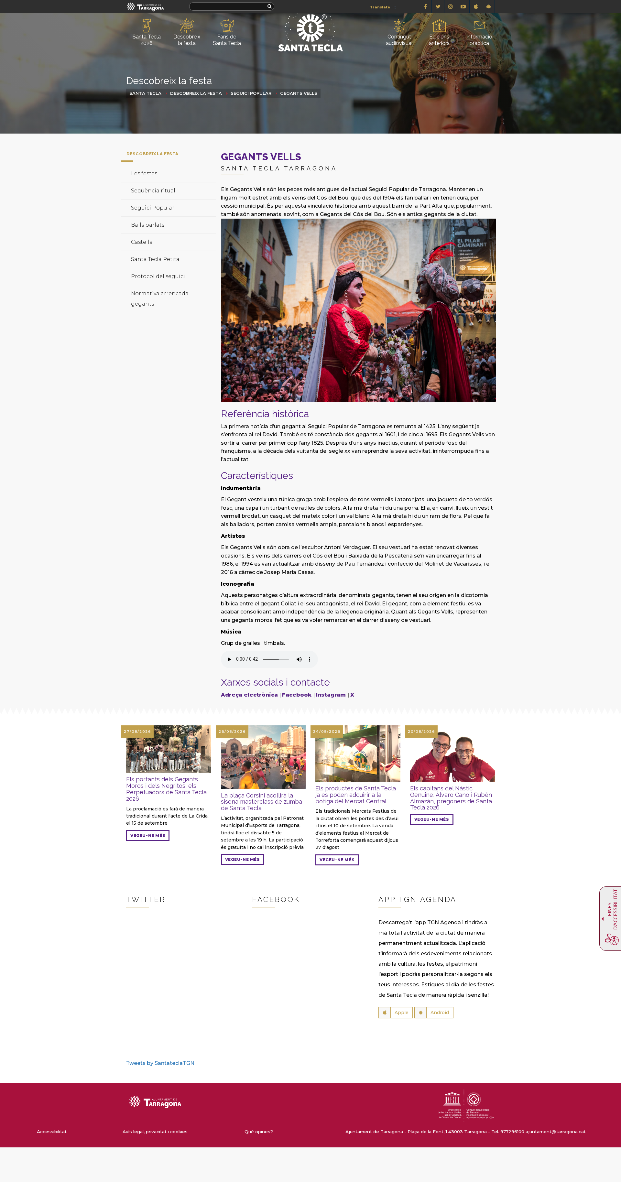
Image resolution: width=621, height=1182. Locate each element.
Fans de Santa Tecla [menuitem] (227, 40)
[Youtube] (463, 6)
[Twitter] (438, 6)
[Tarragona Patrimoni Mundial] (466, 1105)
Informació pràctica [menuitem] (479, 40)
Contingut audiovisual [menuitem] (399, 40)
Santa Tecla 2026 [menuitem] (147, 40)
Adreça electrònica (249, 695)
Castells (141, 242)
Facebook (297, 695)
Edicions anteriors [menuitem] (439, 40)
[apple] (476, 6)
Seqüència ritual (153, 191)
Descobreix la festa (196, 93)
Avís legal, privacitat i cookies (155, 1131)
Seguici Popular (251, 93)
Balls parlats (147, 225)
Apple (402, 1012)
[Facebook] (425, 6)
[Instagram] (450, 6)
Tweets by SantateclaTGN (160, 1063)
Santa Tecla (145, 93)
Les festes (144, 173)
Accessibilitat (52, 1131)
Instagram (331, 695)
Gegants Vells (298, 93)
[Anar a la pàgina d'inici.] (310, 22)
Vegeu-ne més (147, 835)
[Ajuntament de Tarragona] (145, 7)
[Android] (488, 6)
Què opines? (259, 1131)
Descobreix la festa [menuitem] (186, 40)
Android (439, 1012)
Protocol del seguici (158, 276)
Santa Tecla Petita (155, 259)
